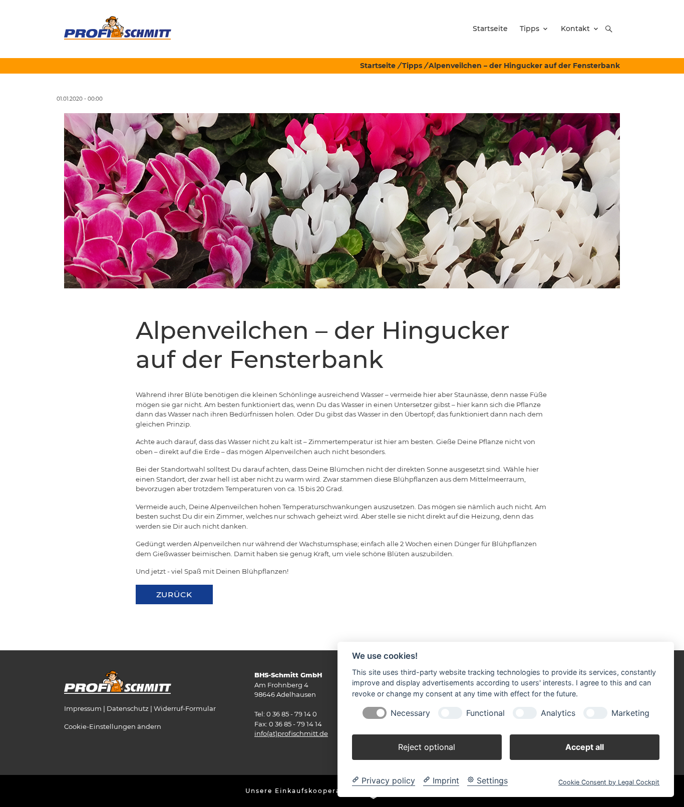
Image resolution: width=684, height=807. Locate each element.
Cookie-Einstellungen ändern (112, 726)
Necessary (410, 712)
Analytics (558, 712)
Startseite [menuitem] (490, 28)
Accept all (584, 746)
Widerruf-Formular (185, 708)
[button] (608, 29)
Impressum (83, 708)
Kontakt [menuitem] (575, 28)
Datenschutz (128, 708)
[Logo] (117, 28)
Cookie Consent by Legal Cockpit (608, 781)
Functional (485, 712)
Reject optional (426, 746)
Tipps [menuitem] (529, 28)
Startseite (378, 65)
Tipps (412, 65)
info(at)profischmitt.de (291, 733)
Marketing (630, 712)
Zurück (174, 594)
